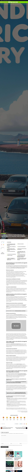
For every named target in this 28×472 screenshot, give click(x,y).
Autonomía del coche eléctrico (12, 254)
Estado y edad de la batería (21, 254)
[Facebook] (1, 242)
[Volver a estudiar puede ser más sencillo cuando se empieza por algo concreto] (10, 454)
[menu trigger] (1, 2)
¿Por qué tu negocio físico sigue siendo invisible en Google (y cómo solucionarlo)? (17, 458)
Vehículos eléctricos (3, 233)
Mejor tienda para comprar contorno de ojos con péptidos (17, 468)
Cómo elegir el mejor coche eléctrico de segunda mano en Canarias (21, 252)
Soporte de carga (10, 255)
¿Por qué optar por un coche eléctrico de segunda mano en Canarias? (11, 245)
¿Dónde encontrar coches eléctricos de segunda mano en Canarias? (11, 249)
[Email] (3, 244)
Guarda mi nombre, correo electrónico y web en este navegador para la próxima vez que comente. (11, 445)
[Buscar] (26, 2)
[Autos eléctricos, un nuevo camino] (2, 250)
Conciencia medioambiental (21, 246)
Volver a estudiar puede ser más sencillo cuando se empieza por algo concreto (9, 458)
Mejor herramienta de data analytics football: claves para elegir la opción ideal (9, 468)
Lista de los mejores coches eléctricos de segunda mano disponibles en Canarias (21, 256)
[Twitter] (3, 242)
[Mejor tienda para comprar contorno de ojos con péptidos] (18, 464)
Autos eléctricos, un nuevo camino (2, 253)
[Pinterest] (1, 244)
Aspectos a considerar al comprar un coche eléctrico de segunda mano (11, 259)
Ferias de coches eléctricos (11, 251)
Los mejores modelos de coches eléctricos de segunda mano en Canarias (21, 259)
